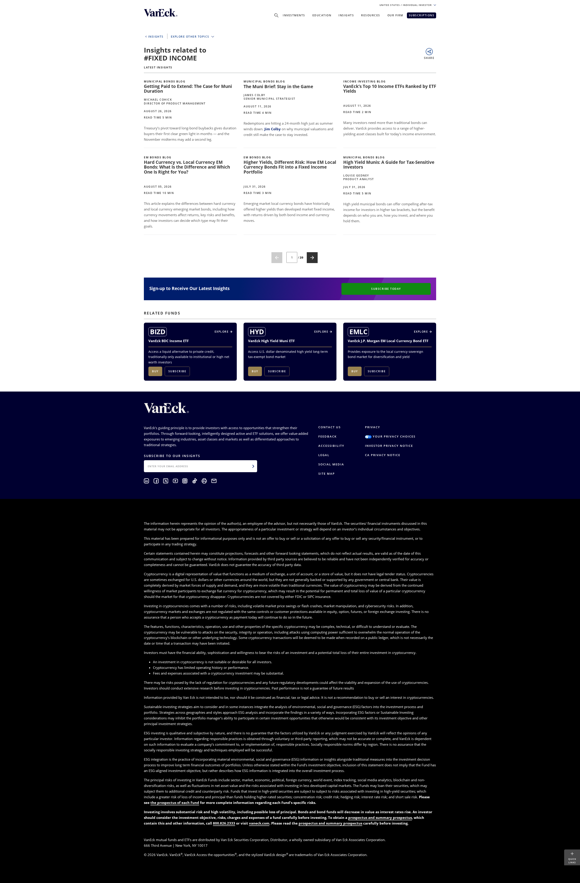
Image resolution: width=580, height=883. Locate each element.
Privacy (372, 427)
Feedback (327, 436)
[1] (276, 257)
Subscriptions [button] (422, 15)
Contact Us (329, 427)
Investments (294, 15)
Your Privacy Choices (394, 436)
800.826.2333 (224, 823)
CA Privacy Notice (382, 455)
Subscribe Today (386, 289)
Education (321, 15)
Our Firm (395, 15)
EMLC (358, 331)
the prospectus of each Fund (174, 802)
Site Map (326, 474)
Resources (370, 15)
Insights (346, 15)
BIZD (157, 331)
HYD (257, 331)
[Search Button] (276, 15)
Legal (323, 455)
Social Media (331, 464)
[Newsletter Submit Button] (253, 466)
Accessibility (331, 446)
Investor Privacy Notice (389, 446)
